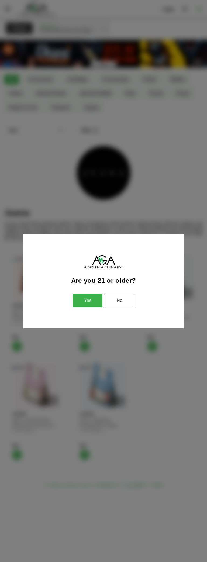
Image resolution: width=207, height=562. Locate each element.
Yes (87, 300)
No (119, 300)
